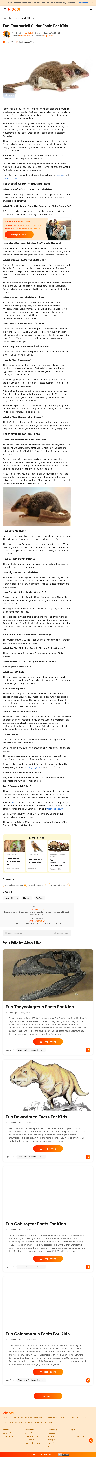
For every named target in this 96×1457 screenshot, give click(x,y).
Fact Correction (63, 933)
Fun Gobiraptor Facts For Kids (36, 1223)
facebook (52, 1433)
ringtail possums (10, 178)
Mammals (26, 898)
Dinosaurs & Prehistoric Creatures (58, 856)
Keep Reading (50, 1041)
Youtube (51, 1447)
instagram (51, 1440)
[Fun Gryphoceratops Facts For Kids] (58, 846)
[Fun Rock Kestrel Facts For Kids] (36, 846)
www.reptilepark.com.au (13, 885)
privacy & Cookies (78, 1436)
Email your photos (19, 234)
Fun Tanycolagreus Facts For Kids (40, 1006)
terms (73, 1433)
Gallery (11, 95)
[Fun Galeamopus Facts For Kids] (48, 1301)
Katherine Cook (24, 36)
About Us (29, 1433)
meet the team (31, 1436)
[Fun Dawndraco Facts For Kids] (48, 1085)
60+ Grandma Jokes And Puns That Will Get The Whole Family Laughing (41, 3)
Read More (83, 3)
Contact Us (7, 1433)
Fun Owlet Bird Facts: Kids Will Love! (13, 861)
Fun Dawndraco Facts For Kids (36, 1117)
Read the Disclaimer (15, 933)
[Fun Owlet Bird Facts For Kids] (14, 846)
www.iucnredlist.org (57, 885)
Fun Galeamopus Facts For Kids (38, 1333)
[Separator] (91, 1440)
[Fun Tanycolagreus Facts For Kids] (48, 974)
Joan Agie (13, 1013)
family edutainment (32, 1443)
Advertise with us (10, 1436)
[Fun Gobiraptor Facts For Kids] (48, 1191)
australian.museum (36, 885)
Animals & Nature (12, 855)
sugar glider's (35, 767)
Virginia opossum (54, 809)
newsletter (29, 1440)
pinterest (51, 1436)
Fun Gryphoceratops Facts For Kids (57, 863)
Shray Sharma (48, 36)
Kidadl (5, 18)
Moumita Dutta (29, 33)
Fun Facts (13, 18)
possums (60, 175)
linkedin (51, 1443)
